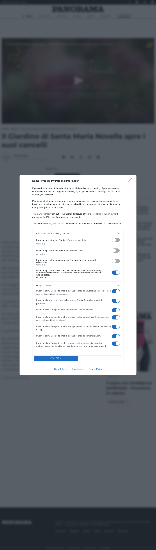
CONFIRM (56, 358)
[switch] (116, 240)
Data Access (78, 369)
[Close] (131, 181)
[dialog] (78, 275)
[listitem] (78, 233)
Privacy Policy (95, 369)
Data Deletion (60, 369)
